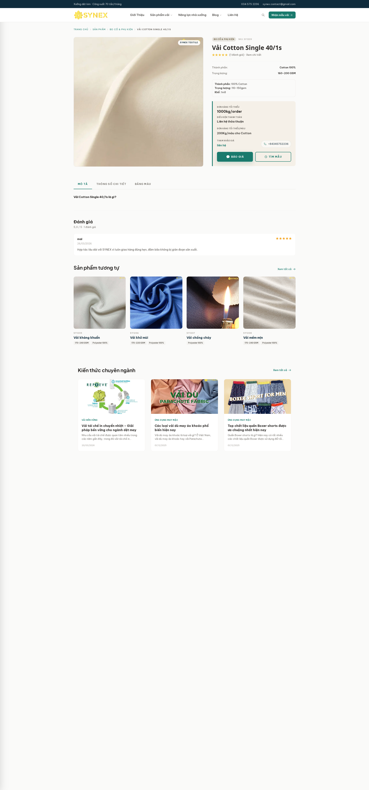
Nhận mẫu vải (280, 15)
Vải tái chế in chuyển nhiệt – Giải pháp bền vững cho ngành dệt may (109, 428)
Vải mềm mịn (253, 338)
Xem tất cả (285, 269)
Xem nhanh (89, 302)
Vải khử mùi (139, 338)
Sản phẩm (99, 29)
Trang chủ (81, 29)
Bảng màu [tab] (143, 183)
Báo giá (237, 156)
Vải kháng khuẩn (87, 338)
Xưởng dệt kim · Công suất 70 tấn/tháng (97, 4)
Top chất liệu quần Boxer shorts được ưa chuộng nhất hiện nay (257, 428)
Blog (215, 15)
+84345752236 (278, 143)
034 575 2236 (250, 4)
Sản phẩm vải (159, 15)
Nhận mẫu (110, 302)
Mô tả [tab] (83, 183)
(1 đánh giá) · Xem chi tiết (245, 54)
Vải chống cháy (199, 338)
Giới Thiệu (137, 15)
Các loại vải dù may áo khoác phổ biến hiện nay (182, 428)
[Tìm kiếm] (263, 15)
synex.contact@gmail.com (279, 4)
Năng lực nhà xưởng (192, 15)
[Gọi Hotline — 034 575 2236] (5, 774)
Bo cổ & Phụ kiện (121, 29)
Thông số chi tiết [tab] (111, 183)
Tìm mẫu (275, 156)
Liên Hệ (233, 15)
